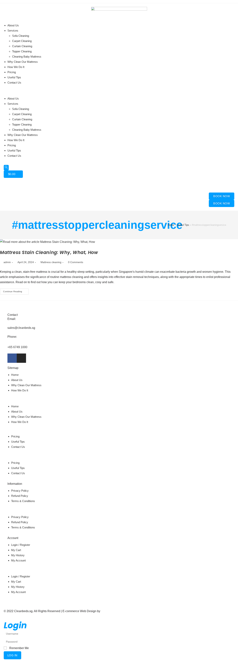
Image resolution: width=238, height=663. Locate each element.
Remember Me (19, 648)
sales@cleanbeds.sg (21, 327)
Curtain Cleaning (22, 46)
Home (171, 225)
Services (12, 30)
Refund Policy (19, 495)
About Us (13, 25)
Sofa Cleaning (20, 35)
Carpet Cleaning (22, 41)
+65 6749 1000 (17, 347)
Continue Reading (16, 291)
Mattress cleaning (51, 262)
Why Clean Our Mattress (22, 61)
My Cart (16, 550)
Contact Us (14, 82)
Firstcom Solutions (113, 611)
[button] (119, 90)
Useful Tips (14, 77)
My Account (18, 560)
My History (18, 555)
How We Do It (15, 67)
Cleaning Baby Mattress (26, 56)
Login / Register (20, 544)
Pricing (11, 72)
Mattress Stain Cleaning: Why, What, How (49, 252)
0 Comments (75, 262)
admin (7, 262)
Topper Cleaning (22, 51)
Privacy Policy (20, 490)
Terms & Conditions (23, 501)
